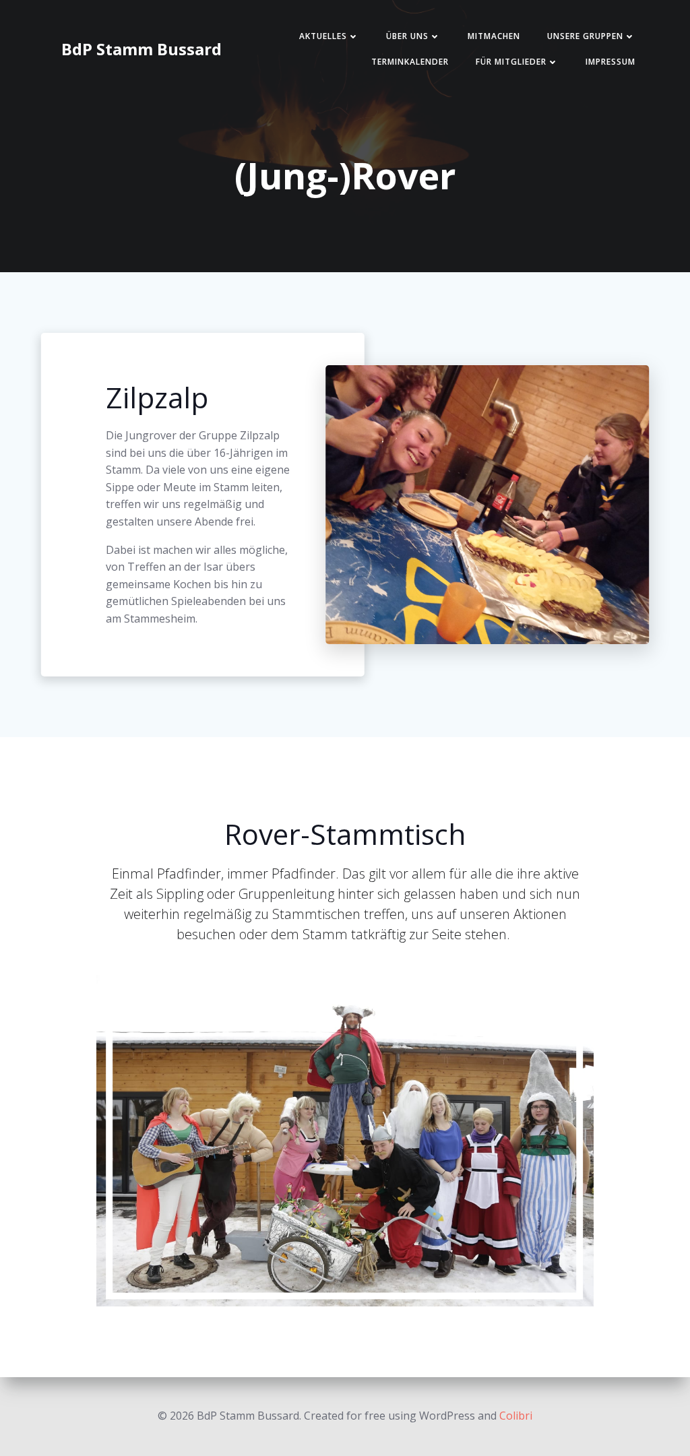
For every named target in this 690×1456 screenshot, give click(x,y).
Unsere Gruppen (585, 36)
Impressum (610, 61)
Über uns (407, 36)
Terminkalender (410, 61)
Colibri (515, 1415)
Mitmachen (494, 36)
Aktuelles (323, 36)
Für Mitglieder (511, 61)
